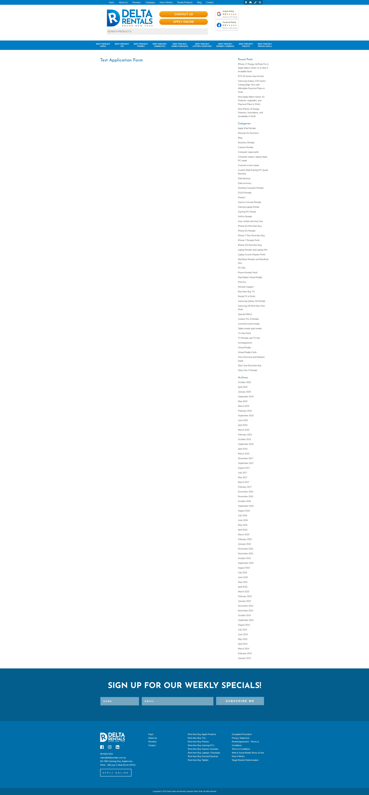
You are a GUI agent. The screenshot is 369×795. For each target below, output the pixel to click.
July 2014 (242, 629)
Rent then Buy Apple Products (202, 734)
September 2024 (246, 396)
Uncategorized (245, 342)
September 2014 (246, 620)
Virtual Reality (244, 347)
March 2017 (243, 482)
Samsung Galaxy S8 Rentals (251, 301)
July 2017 (242, 472)
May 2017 (242, 477)
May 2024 (242, 401)
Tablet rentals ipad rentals (250, 328)
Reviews (136, 2)
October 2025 (244, 382)
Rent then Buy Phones (141, 45)
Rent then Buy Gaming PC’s (201, 745)
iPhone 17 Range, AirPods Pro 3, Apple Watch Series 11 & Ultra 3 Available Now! (253, 68)
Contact (209, 2)
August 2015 (244, 568)
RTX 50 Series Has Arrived (250, 76)
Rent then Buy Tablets (246, 45)
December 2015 (245, 548)
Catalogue (150, 2)
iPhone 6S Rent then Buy (250, 226)
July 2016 (242, 515)
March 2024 (243, 406)
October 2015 (244, 558)
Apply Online (183, 21)
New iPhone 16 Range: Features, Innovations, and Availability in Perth (250, 112)
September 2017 (246, 463)
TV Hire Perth (244, 333)
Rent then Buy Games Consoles (180, 45)
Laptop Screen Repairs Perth (251, 254)
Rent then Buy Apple (103, 45)
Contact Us (183, 14)
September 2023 (246, 415)
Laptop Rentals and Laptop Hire (253, 250)
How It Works (166, 2)
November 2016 (245, 496)
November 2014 (245, 610)
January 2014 (244, 658)
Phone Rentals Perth (247, 272)
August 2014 (244, 625)
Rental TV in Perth (246, 296)
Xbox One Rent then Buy (249, 365)
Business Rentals (246, 142)
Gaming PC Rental (247, 211)
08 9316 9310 (106, 754)
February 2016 (245, 539)
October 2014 (244, 615)
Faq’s (111, 2)
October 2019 (244, 439)
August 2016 (244, 510)
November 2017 (245, 458)
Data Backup (244, 178)
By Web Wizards (210, 791)
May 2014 (242, 639)
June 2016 (243, 520)
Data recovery (244, 183)
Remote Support (245, 287)
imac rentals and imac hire (250, 221)
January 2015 (244, 601)
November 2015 (245, 553)
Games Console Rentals (249, 202)
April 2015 (242, 587)
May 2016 (242, 525)
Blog (199, 2)
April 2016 (242, 529)
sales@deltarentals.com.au (113, 757)
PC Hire (241, 268)
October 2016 (244, 501)
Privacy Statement (240, 738)
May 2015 (242, 582)
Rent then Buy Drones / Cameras (225, 45)
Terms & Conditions (241, 749)
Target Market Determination (245, 760)
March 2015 (243, 591)
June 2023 (243, 420)
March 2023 (243, 430)
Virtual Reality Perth (247, 352)
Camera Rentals (245, 147)
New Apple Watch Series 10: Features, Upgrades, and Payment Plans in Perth (251, 100)
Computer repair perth (248, 152)
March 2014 (243, 648)
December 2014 (245, 606)
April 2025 (242, 387)
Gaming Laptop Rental (248, 207)
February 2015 (245, 596)
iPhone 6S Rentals (246, 230)
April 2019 (242, 449)
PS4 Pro (242, 282)
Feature (241, 197)
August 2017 (244, 468)
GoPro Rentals (245, 216)
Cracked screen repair (248, 165)
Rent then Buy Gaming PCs (160, 45)
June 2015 (243, 577)
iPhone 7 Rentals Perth (249, 240)
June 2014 (243, 634)
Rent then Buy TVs (122, 45)
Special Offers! (245, 314)
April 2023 (242, 425)
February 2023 (245, 434)
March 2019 (243, 453)
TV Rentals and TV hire (249, 338)
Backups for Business (248, 133)
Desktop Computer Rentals (251, 188)
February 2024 (245, 411)
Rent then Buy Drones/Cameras (203, 756)
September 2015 (246, 563)
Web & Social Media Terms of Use (248, 752)
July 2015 (242, 572)
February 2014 (245, 653)
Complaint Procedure (242, 734)
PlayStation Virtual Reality (250, 277)
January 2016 (244, 544)
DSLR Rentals (245, 192)
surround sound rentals (249, 323)
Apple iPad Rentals (247, 128)
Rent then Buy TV (246, 291)
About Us (123, 2)
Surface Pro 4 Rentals (248, 319)
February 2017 (245, 487)
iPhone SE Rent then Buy (250, 245)
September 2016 (246, 506)
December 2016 (245, 491)
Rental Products (184, 2)
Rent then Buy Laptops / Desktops (202, 45)
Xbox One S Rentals (247, 370)
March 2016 (243, 534)
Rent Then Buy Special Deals (265, 45)
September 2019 (246, 444)
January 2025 (244, 392)
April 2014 (242, 644)
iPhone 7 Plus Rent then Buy (251, 235)
